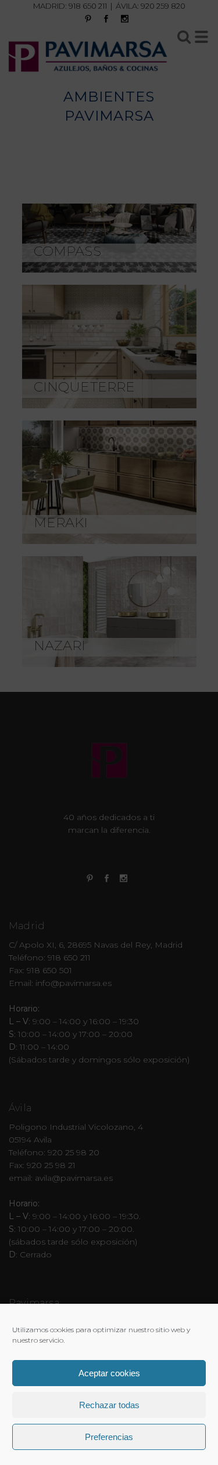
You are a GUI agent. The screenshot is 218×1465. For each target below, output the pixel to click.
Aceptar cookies (109, 1373)
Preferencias (109, 1437)
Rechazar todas (109, 1405)
